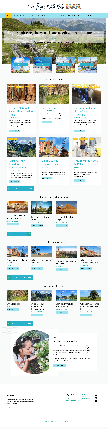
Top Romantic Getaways (72, 400)
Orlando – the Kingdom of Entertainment (17, 164)
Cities (55, 15)
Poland (43, 139)
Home (8, 15)
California (11, 86)
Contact (84, 396)
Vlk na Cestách (69, 403)
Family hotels (83, 139)
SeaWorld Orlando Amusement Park (64, 305)
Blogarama (68, 398)
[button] (101, 15)
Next (30, 188)
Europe (76, 139)
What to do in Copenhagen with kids (90, 261)
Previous (11, 234)
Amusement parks (33, 15)
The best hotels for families (54, 197)
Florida (10, 139)
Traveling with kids (94, 87)
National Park (19, 87)
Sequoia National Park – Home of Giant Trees (21, 111)
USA (33, 86)
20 (25, 188)
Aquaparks (46, 15)
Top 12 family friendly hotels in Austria (16, 217)
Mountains (71, 15)
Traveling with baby (83, 87)
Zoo (54, 86)
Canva (18, 408)
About (83, 394)
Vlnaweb (66, 421)
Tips (95, 15)
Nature (27, 86)
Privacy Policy (86, 398)
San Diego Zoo (50, 108)
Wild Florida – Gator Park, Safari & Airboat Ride (90, 307)
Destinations (17, 15)
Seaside (88, 15)
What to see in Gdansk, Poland (50, 162)
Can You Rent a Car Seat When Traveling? (85, 111)
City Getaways (54, 242)
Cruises (62, 15)
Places (80, 15)
